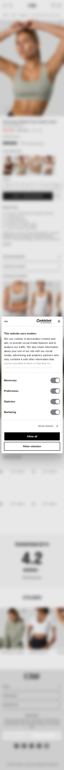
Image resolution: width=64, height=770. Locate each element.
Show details (45, 425)
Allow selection (32, 446)
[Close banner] (59, 321)
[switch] (55, 391)
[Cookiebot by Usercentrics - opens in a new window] (38, 321)
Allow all (32, 436)
